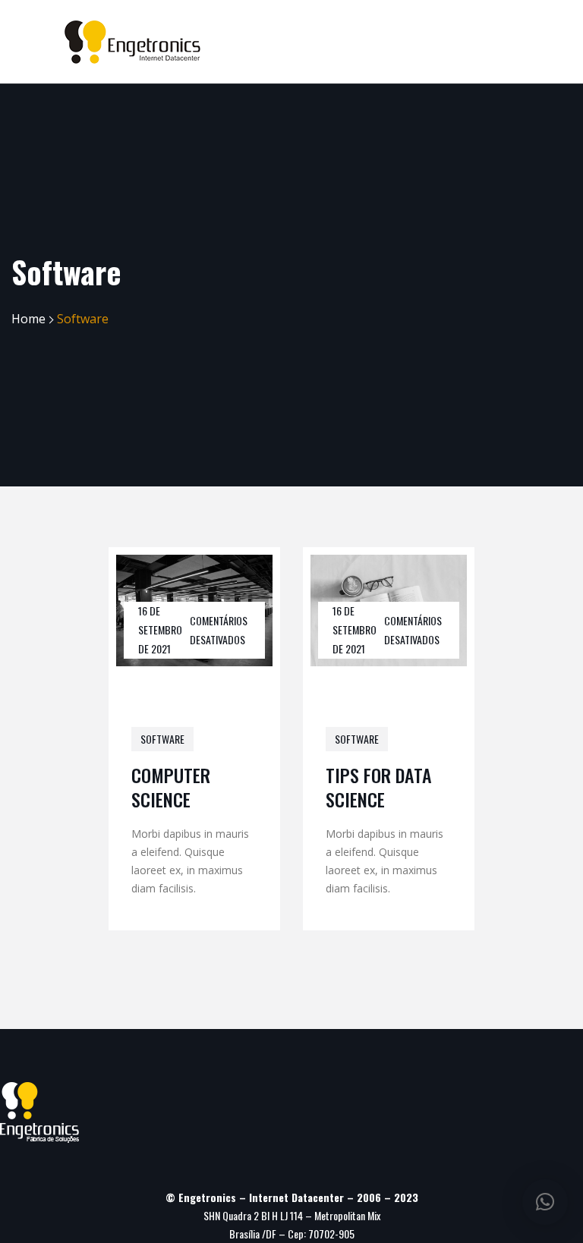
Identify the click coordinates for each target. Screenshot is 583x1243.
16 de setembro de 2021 (160, 629)
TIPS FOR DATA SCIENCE (379, 786)
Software (162, 739)
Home (28, 318)
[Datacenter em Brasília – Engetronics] (132, 42)
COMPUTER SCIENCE (170, 786)
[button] (545, 1202)
